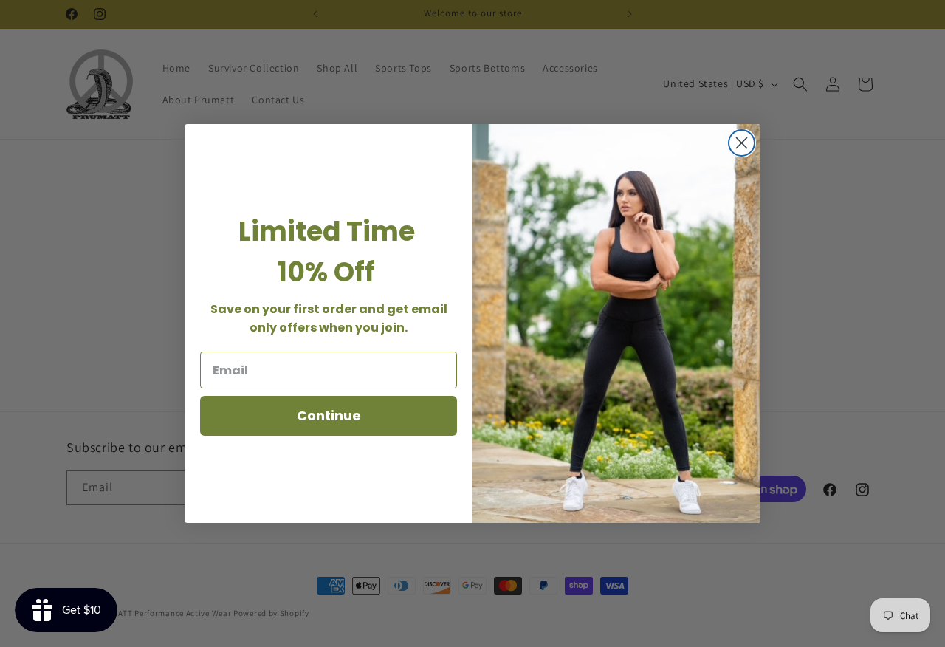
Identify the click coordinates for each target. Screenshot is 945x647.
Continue (329, 415)
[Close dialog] (742, 143)
